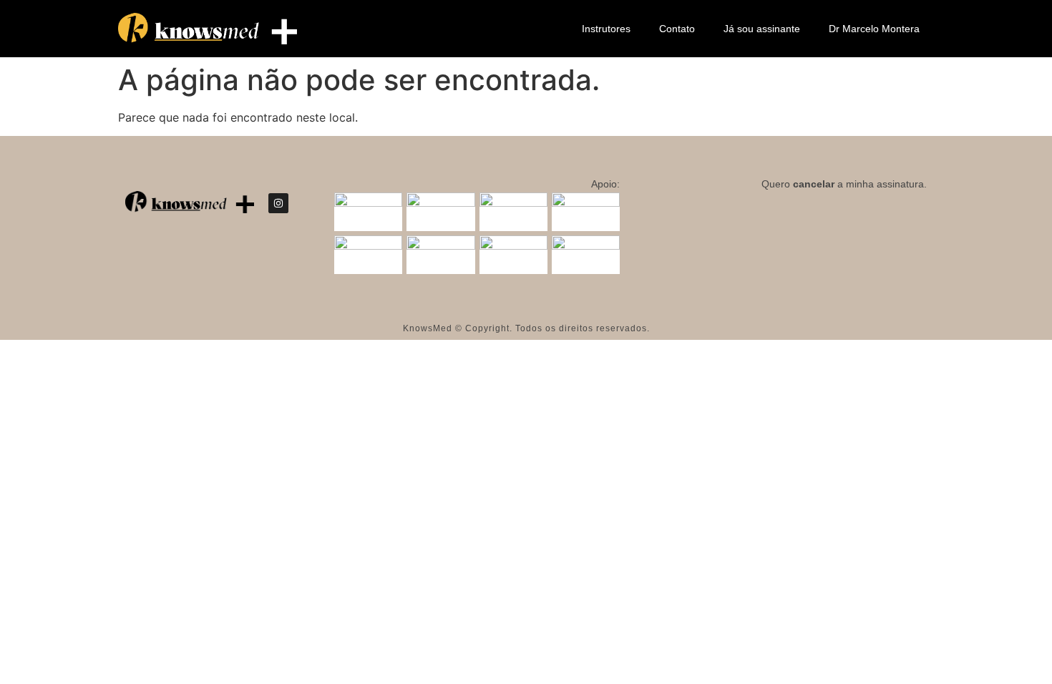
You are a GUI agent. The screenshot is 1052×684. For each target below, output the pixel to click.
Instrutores (606, 28)
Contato (677, 28)
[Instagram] (278, 203)
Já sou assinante (762, 28)
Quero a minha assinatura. (844, 184)
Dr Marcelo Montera (874, 28)
